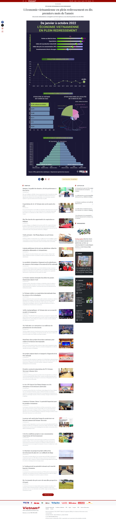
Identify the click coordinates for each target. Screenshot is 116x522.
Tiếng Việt (71, 1)
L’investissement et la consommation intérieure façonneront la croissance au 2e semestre (83, 217)
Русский (89, 1)
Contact (51, 508)
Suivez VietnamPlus (66, 179)
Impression (2, 28)
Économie (58, 4)
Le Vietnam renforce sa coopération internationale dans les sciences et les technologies (39, 294)
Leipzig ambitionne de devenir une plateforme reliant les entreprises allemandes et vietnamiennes (40, 249)
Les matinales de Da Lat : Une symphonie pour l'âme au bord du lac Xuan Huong (84, 270)
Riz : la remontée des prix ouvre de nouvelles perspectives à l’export (40, 481)
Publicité (47, 508)
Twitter (2, 25)
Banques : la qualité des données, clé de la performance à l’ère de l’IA (39, 189)
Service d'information (85, 507)
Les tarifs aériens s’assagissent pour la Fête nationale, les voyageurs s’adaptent (84, 209)
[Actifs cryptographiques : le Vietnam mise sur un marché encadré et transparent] (66, 314)
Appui (70, 507)
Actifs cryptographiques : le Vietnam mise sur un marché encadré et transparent (40, 311)
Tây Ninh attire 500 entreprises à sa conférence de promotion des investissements (38, 326)
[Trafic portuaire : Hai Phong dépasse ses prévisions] (66, 239)
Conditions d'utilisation (60, 507)
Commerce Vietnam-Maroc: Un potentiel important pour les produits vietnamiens (40, 402)
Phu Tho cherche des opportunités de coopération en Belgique (38, 220)
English (75, 1)
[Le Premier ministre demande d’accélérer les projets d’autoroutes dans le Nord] (66, 281)
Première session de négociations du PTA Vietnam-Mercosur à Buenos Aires (38, 370)
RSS (66, 507)
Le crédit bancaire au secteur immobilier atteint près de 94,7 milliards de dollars (84, 196)
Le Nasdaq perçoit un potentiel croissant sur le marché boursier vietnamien (39, 467)
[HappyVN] (89, 503)
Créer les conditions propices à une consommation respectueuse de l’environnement (38, 435)
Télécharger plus (48, 494)
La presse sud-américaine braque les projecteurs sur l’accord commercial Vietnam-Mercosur (38, 419)
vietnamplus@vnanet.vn (53, 516)
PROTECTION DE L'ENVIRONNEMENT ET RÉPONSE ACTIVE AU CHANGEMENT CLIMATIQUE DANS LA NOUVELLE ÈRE (84, 243)
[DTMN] (72, 503)
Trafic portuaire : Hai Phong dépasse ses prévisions (38, 235)
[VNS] (55, 503)
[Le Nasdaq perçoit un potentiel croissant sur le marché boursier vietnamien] (66, 470)
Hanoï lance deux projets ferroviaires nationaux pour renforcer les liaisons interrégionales (38, 340)
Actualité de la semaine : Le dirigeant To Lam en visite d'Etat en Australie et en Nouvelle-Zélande (80, 314)
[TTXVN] (26, 503)
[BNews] (42, 503)
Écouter (80, 292)
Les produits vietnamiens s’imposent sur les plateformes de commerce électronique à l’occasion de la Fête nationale (40, 263)
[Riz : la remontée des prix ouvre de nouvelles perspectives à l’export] (66, 484)
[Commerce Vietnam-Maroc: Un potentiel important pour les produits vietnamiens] (66, 405)
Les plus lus (80, 185)
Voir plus (27, 185)
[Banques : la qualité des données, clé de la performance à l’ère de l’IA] (66, 192)
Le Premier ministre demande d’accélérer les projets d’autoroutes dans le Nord (38, 279)
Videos (80, 253)
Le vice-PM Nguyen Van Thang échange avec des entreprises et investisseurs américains (37, 385)
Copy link (2, 31)
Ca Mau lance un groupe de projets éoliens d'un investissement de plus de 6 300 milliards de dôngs (38, 452)
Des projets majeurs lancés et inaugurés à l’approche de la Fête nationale (40, 354)
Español (83, 1)
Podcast (80, 280)
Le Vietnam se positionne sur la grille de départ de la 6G (84, 202)
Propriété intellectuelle (50, 507)
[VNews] (31, 503)
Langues (74, 507)
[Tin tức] (36, 503)
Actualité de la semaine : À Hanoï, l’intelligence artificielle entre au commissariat (80, 300)
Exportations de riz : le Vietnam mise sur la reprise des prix (39, 205)
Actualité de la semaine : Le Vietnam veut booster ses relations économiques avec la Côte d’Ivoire (80, 287)
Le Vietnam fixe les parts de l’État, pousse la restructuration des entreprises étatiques (84, 190)
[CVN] (64, 503)
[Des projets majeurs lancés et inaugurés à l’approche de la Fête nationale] (66, 357)
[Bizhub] (47, 503)
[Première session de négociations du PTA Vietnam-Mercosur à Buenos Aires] (66, 373)
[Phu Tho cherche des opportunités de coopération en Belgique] (66, 223)
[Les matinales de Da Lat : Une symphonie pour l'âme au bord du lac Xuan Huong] (84, 261)
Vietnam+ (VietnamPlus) (32, 1)
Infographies (81, 223)
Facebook (2, 22)
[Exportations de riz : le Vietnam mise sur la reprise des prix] (66, 208)
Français (79, 1)
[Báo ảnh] (81, 503)
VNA (78, 507)
